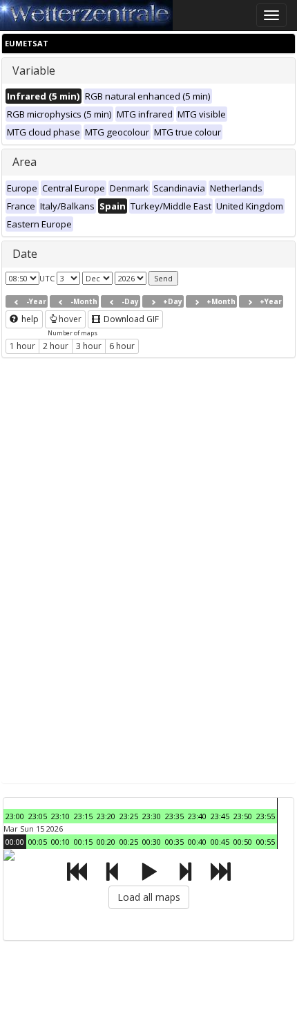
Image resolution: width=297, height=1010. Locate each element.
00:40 (197, 841)
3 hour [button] (89, 346)
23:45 (220, 816)
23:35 (174, 816)
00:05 (37, 841)
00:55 (265, 841)
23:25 (128, 816)
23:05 (37, 816)
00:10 (60, 841)
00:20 (106, 841)
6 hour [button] (122, 346)
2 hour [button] (55, 346)
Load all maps (148, 897)
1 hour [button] (22, 346)
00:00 (15, 841)
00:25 (128, 841)
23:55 (265, 816)
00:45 (220, 841)
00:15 (83, 841)
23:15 (83, 816)
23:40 (197, 816)
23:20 (106, 816)
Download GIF (130, 319)
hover (70, 319)
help (29, 319)
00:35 (174, 841)
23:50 (242, 816)
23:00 (15, 816)
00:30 (151, 841)
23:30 (151, 816)
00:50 (242, 841)
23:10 (60, 816)
